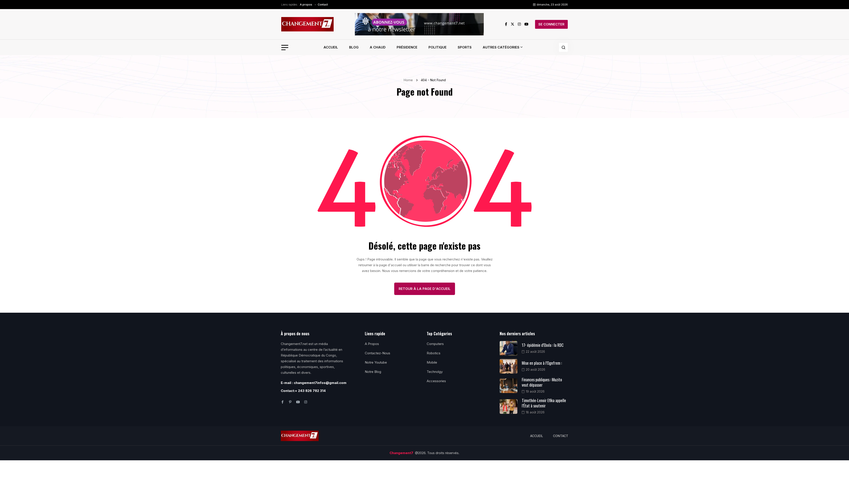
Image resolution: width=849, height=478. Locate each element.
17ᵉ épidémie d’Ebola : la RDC (543, 345)
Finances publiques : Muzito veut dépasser (542, 382)
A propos (306, 4)
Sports (465, 47)
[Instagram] (305, 402)
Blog (354, 47)
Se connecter (551, 24)
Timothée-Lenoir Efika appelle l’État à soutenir (544, 403)
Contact (323, 4)
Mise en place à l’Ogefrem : (542, 363)
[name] (307, 24)
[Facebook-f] (282, 402)
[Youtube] (298, 402)
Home (409, 80)
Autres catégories (501, 47)
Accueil (330, 47)
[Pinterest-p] (290, 402)
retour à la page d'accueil (425, 289)
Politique (437, 47)
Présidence (407, 47)
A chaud (378, 47)
